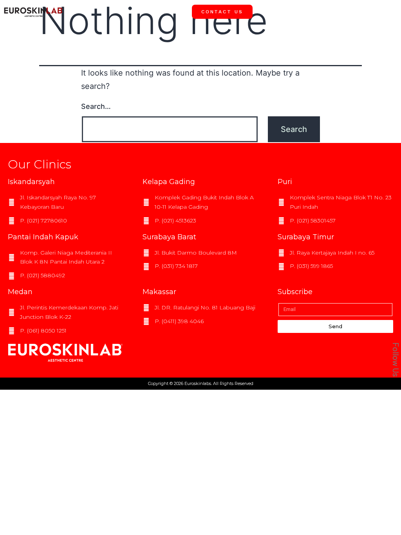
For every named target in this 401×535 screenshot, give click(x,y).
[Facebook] (385, 243)
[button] (389, 11)
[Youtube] (385, 278)
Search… (96, 106)
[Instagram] (385, 261)
